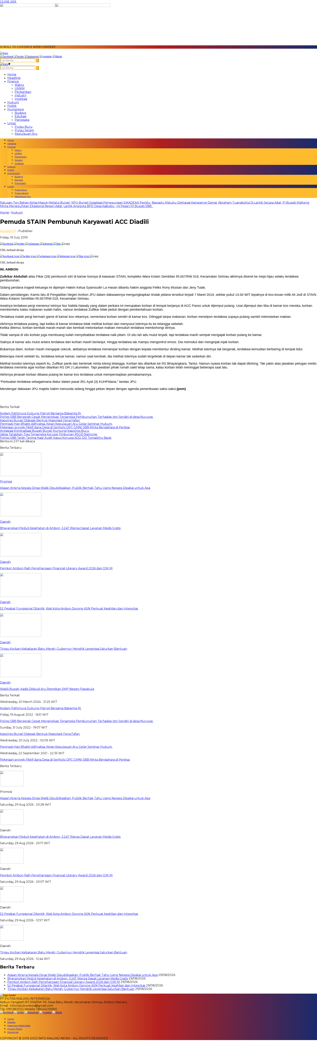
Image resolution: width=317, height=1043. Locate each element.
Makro (19, 85)
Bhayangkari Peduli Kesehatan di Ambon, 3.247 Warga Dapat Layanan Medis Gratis (60, 836)
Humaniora (15, 109)
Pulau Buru (23, 127)
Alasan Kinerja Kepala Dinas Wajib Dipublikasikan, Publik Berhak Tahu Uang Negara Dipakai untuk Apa (75, 798)
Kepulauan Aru (26, 133)
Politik (12, 106)
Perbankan (23, 92)
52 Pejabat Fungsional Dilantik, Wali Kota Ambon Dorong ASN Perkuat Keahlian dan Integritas (69, 914)
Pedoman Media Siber (18, 1025)
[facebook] (7, 56)
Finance (13, 81)
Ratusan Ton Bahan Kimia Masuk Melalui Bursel (35, 202)
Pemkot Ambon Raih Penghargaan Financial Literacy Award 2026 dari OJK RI (56, 875)
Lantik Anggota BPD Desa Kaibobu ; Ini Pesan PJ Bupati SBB (108, 206)
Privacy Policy (14, 1028)
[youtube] (45, 56)
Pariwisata (22, 120)
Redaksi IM (8, 231)
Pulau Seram (24, 130)
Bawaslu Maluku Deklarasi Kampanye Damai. (184, 202)
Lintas (11, 123)
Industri (20, 95)
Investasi (21, 99)
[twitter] (19, 56)
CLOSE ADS (8, 1)
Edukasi (20, 116)
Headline (14, 78)
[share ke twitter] (19, 243)
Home (11, 74)
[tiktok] (57, 56)
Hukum (13, 102)
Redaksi (11, 1022)
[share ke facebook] (7, 243)
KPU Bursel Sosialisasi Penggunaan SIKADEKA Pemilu (111, 202)
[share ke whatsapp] (32, 243)
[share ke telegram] (47, 243)
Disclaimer (13, 1032)
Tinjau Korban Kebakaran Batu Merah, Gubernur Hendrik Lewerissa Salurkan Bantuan (63, 952)
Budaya (20, 113)
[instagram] (32, 56)
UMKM (20, 88)
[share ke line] (57, 243)
